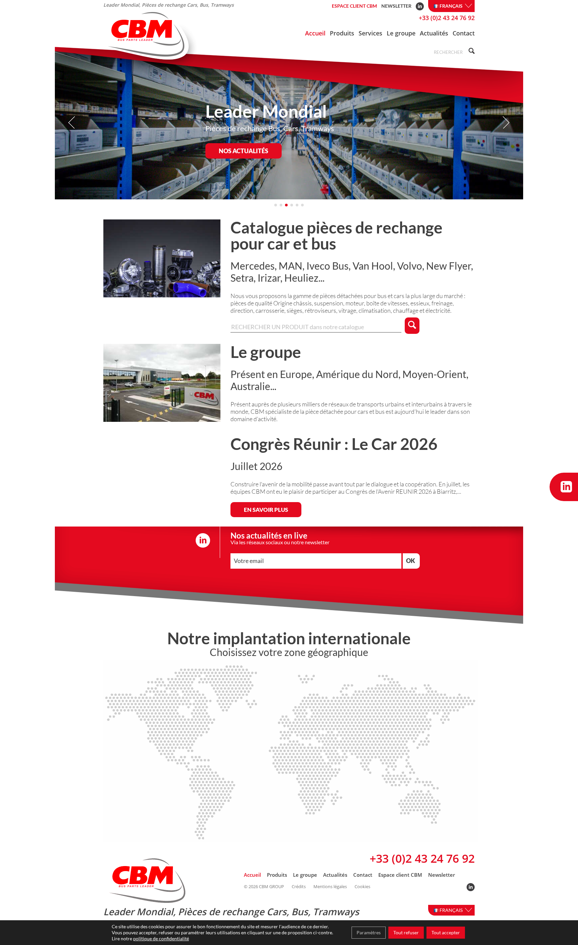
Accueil (315, 33)
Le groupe (401, 33)
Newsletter (396, 6)
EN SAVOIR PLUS (266, 509)
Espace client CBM (354, 6)
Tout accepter (445, 932)
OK (410, 560)
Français (452, 6)
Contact (464, 33)
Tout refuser (406, 932)
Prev (72, 122)
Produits (342, 33)
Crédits (299, 886)
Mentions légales (330, 886)
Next (506, 122)
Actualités (434, 33)
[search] (471, 52)
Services (370, 33)
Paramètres (369, 932)
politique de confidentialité (161, 938)
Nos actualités (243, 151)
